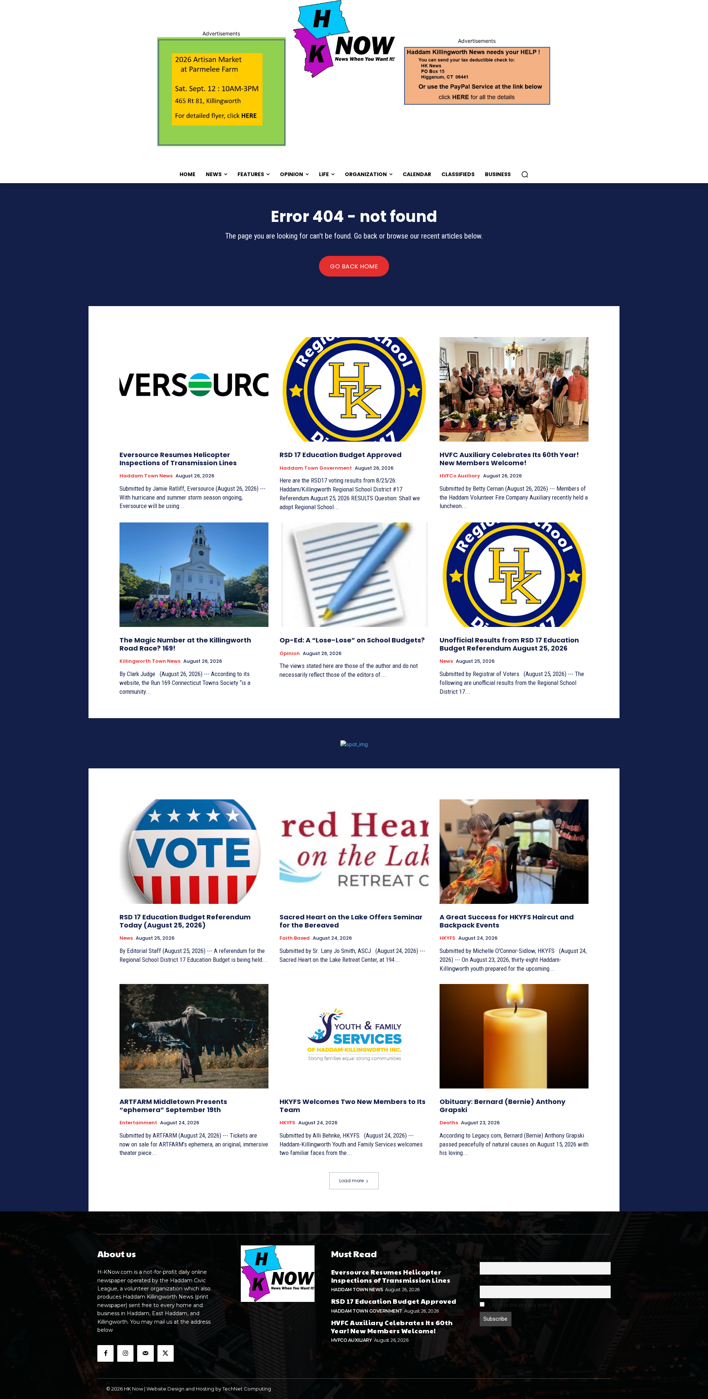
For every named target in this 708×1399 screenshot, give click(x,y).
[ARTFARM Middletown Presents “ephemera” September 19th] (193, 1036)
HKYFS (447, 938)
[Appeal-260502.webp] (476, 75)
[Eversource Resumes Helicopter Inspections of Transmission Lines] (193, 389)
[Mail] (145, 1353)
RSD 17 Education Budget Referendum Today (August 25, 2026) (185, 921)
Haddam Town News (146, 476)
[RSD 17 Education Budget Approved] (354, 389)
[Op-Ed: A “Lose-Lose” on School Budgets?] (354, 574)
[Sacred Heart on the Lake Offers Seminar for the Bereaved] (354, 851)
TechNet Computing (246, 1389)
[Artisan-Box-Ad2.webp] (221, 91)
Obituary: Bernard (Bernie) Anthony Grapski (502, 1105)
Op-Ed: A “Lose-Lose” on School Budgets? (352, 640)
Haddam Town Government (316, 468)
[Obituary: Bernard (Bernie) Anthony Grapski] (514, 1036)
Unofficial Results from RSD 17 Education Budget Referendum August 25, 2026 (509, 644)
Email (486, 1281)
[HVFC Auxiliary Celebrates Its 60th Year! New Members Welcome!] (514, 389)
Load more (351, 1180)
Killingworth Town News (149, 661)
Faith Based (295, 938)
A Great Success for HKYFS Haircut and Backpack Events (507, 921)
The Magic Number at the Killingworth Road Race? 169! (185, 644)
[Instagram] (125, 1353)
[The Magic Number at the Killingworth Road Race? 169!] (193, 574)
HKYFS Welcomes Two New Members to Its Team (353, 1105)
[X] (165, 1353)
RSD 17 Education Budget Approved (341, 454)
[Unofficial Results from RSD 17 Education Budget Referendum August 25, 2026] (514, 574)
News (446, 661)
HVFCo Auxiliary (460, 476)
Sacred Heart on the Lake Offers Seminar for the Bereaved (351, 921)
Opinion (290, 653)
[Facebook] (105, 1353)
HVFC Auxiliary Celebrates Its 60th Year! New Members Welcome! (509, 458)
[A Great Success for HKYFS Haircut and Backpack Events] (514, 851)
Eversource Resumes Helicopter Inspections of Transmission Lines (178, 458)
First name (492, 1258)
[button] (525, 174)
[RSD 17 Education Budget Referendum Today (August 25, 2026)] (193, 851)
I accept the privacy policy (519, 1305)
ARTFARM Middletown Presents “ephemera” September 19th (173, 1105)
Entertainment (138, 1123)
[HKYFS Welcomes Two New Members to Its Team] (354, 1036)
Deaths (449, 1123)
